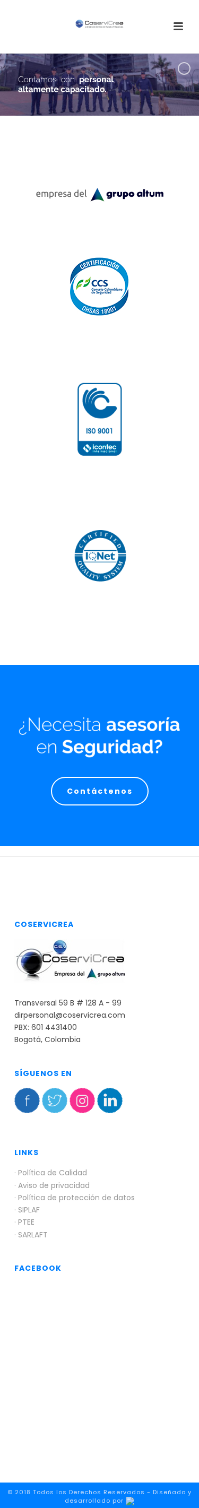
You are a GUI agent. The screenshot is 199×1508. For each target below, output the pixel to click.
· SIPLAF (27, 1209)
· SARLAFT (31, 1234)
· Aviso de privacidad (52, 1185)
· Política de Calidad (50, 1172)
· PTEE (24, 1222)
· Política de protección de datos (74, 1197)
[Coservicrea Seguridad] (99, 24)
